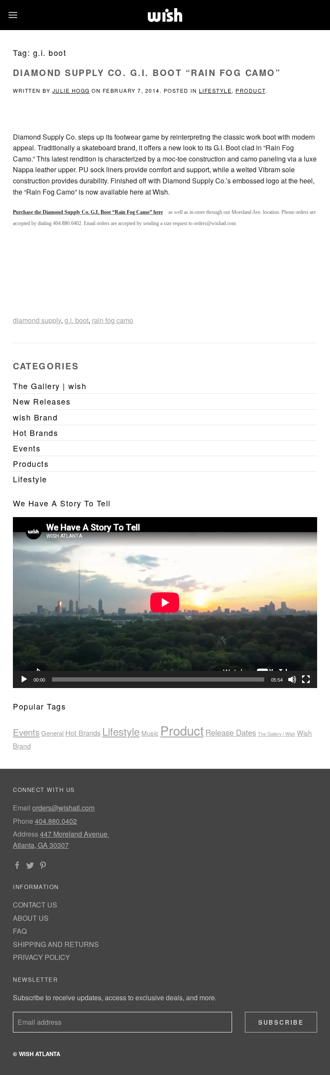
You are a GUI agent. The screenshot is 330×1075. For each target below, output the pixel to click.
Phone (23, 821)
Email (22, 808)
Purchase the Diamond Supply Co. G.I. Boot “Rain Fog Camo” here (88, 212)
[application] (165, 602)
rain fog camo (112, 320)
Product (250, 90)
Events (26, 731)
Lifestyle (215, 90)
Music (150, 732)
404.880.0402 (56, 821)
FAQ (20, 931)
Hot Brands (83, 733)
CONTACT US (35, 905)
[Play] (24, 679)
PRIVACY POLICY (41, 957)
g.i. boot (76, 320)
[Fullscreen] (306, 679)
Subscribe (281, 1022)
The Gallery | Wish (276, 734)
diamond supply (37, 320)
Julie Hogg (71, 90)
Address (25, 834)
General (52, 732)
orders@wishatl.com (63, 808)
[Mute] (292, 679)
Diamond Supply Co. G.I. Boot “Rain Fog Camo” (147, 72)
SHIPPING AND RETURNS (56, 944)
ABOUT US (31, 918)
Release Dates (230, 732)
